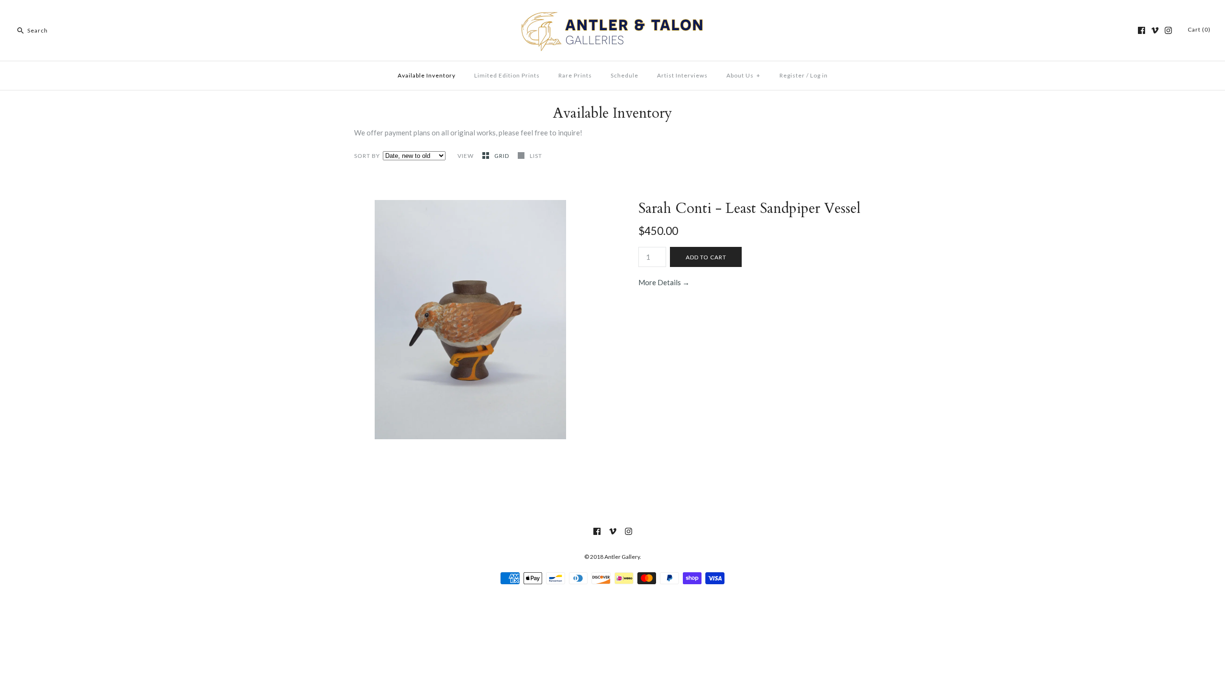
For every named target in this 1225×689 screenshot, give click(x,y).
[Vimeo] (1154, 30)
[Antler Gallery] (612, 15)
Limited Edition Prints (507, 75)
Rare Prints (575, 75)
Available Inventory (427, 75)
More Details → (664, 282)
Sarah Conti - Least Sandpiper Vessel (751, 208)
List (536, 155)
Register (792, 75)
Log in (819, 75)
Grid (502, 155)
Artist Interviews (682, 75)
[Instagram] (1168, 30)
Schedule (624, 75)
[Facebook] (1141, 30)
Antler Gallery (622, 556)
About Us (743, 75)
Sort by (367, 155)
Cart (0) (1199, 29)
